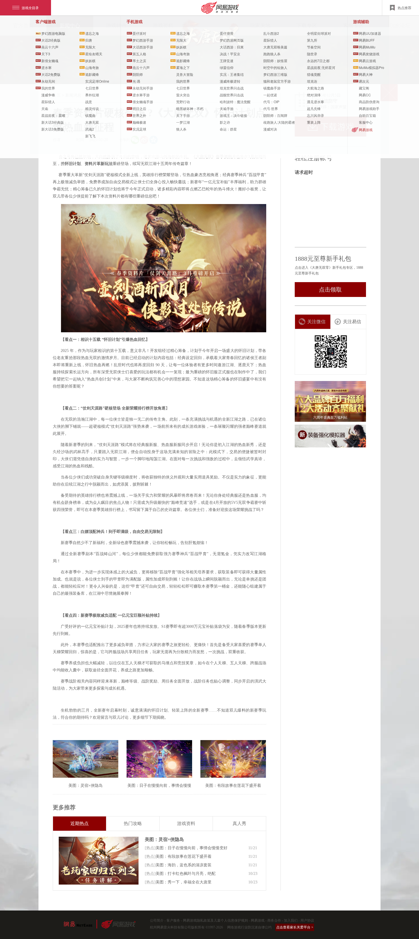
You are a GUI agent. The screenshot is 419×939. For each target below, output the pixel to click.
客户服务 (173, 920)
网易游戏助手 (369, 108)
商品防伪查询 (369, 101)
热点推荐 (404, 7)
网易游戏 (366, 129)
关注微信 (316, 321)
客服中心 (366, 122)
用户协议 (307, 920)
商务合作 (274, 920)
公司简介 (157, 920)
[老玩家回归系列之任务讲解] (99, 861)
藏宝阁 (364, 87)
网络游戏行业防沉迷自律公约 (249, 927)
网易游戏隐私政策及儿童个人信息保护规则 (215, 920)
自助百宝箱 (367, 115)
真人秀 (239, 823)
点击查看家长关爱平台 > (294, 927)
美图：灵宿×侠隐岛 (164, 839)
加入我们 (291, 920)
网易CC (365, 94)
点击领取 (330, 289)
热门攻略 (133, 823)
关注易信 (352, 321)
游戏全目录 (30, 7)
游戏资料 (186, 823)
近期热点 (79, 823)
